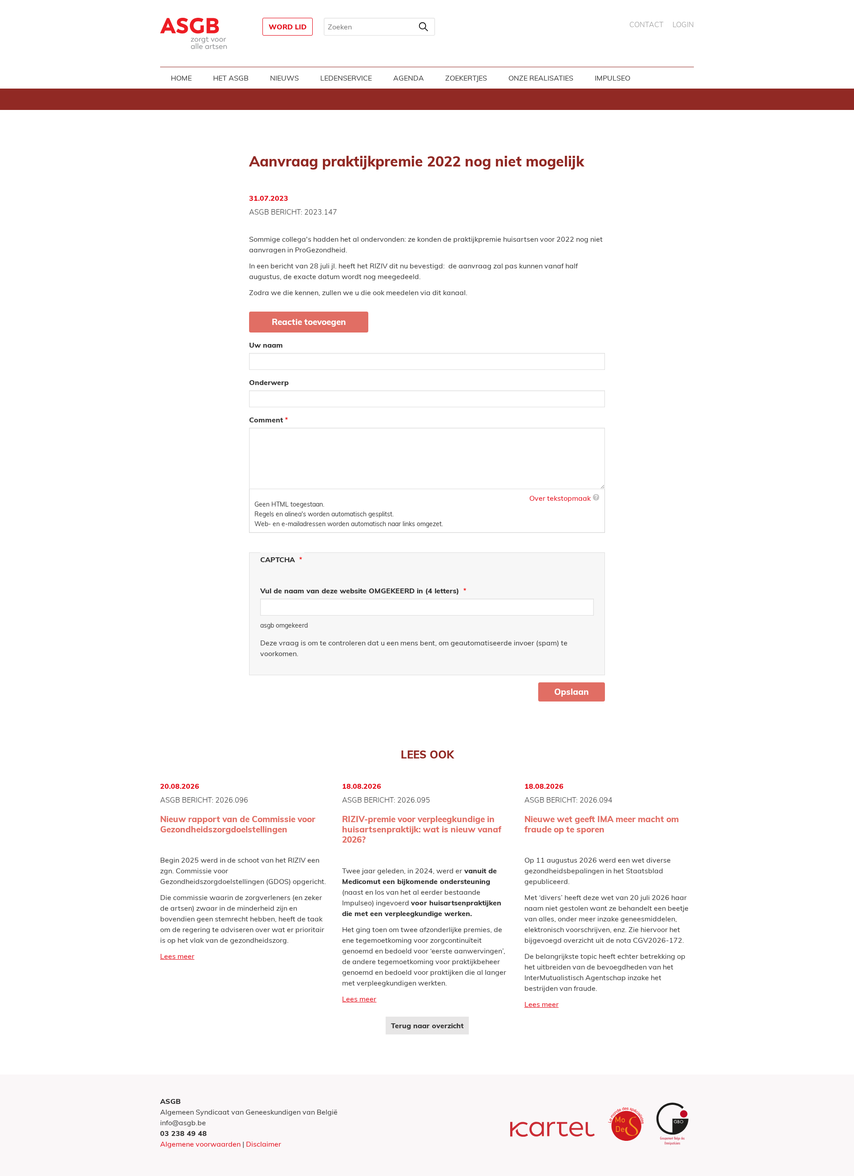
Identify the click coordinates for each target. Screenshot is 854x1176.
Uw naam (266, 345)
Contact (646, 24)
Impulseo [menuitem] (612, 77)
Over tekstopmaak (560, 498)
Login (683, 24)
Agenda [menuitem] (408, 77)
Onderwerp (269, 382)
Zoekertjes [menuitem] (466, 77)
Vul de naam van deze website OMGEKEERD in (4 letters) (360, 590)
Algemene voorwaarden (200, 1144)
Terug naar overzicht (427, 1025)
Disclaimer (263, 1144)
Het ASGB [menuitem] (231, 77)
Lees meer (177, 956)
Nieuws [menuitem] (284, 77)
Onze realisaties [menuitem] (540, 77)
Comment (266, 419)
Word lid (287, 26)
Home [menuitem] (181, 77)
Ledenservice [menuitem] (346, 77)
